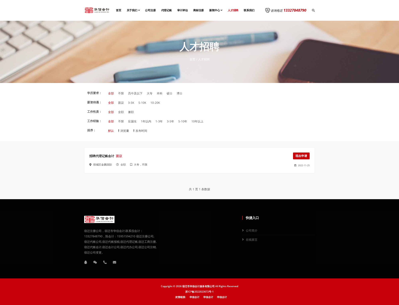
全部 (111, 93)
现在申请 (301, 155)
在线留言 (251, 240)
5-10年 (182, 121)
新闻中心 (215, 10)
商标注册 (198, 10)
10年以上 (197, 121)
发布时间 (141, 131)
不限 (121, 93)
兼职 (131, 112)
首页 (118, 10)
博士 (179, 93)
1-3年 (159, 121)
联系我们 (249, 10)
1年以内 (146, 121)
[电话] (105, 262)
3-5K (131, 103)
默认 (111, 131)
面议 (121, 103)
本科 (160, 93)
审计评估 (182, 10)
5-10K (142, 103)
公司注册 (150, 10)
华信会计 (195, 297)
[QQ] (85, 262)
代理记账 (166, 10)
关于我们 (132, 10)
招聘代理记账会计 (101, 156)
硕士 (169, 93)
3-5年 (170, 121)
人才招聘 (233, 10)
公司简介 (251, 230)
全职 (121, 112)
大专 (150, 93)
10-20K (155, 103)
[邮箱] (114, 262)
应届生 (132, 121)
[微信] (95, 262)
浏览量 (124, 131)
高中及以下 (135, 93)
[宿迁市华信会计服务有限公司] (97, 10)
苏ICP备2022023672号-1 (199, 291)
